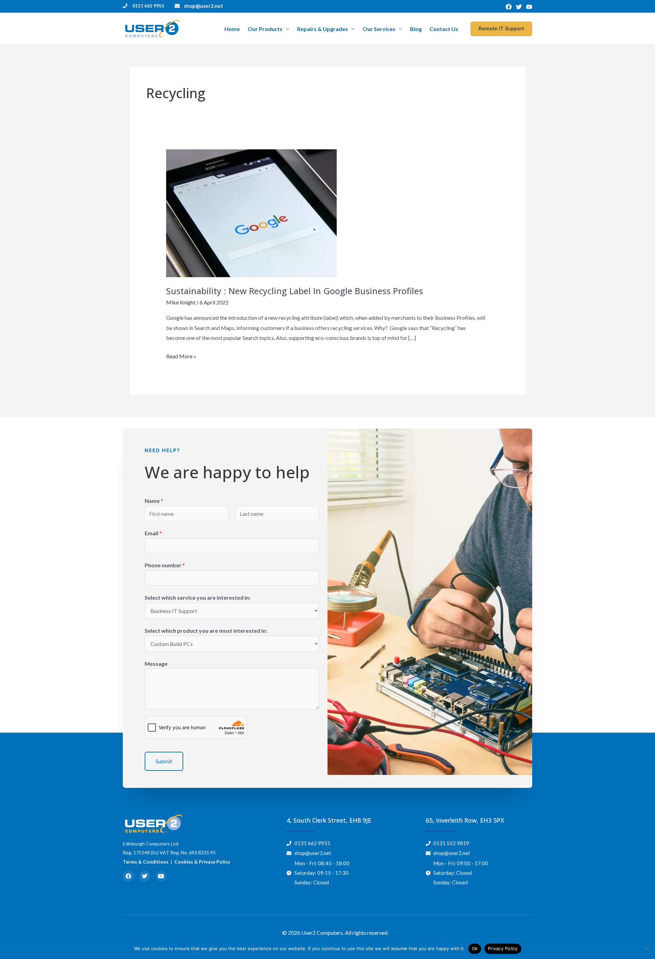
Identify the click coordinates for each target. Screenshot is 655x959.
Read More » (181, 355)
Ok (475, 948)
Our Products (265, 29)
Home (232, 29)
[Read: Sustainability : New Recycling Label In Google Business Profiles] (251, 212)
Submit (164, 761)
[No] (646, 948)
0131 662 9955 (148, 6)
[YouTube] (529, 7)
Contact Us (444, 29)
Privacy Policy (503, 948)
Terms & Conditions (146, 862)
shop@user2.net (203, 6)
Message (156, 663)
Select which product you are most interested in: (206, 630)
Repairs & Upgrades (322, 29)
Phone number (165, 565)
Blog (416, 29)
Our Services (379, 29)
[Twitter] (519, 7)
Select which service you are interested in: (197, 597)
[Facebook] (509, 7)
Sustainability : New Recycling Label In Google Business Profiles (294, 291)
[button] (501, 28)
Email (153, 533)
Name (154, 500)
